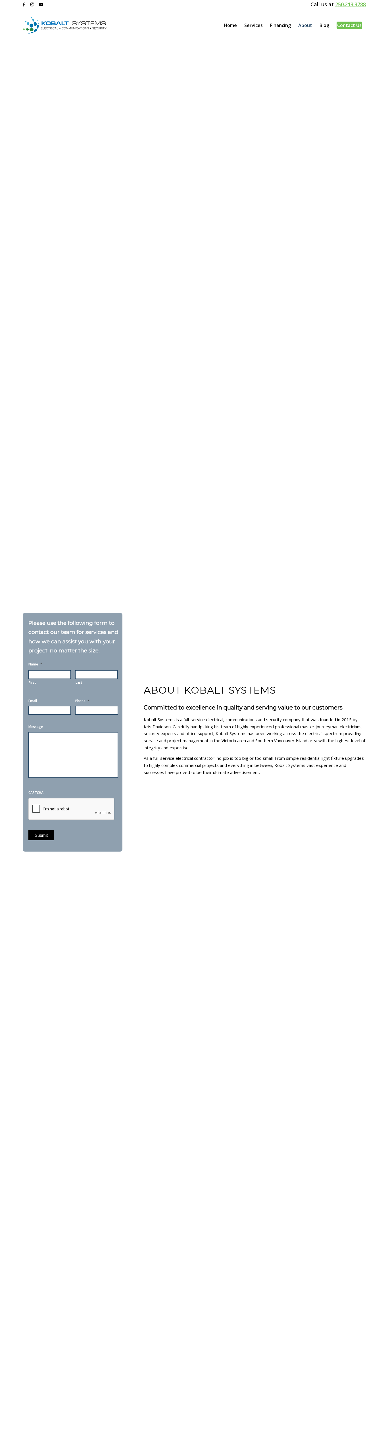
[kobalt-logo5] (64, 25)
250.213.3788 (350, 4)
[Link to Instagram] (32, 4)
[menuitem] (230, 25)
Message (35, 727)
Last (79, 682)
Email (32, 701)
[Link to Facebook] (24, 4)
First (32, 682)
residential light (315, 758)
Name (35, 664)
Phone (82, 700)
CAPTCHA (35, 792)
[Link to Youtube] (41, 4)
